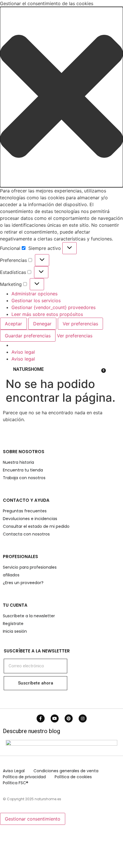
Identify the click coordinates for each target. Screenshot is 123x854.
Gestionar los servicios (36, 300)
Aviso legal (23, 352)
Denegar (42, 324)
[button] (61, 97)
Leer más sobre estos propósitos (47, 314)
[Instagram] (83, 718)
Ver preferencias (80, 324)
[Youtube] (55, 718)
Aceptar (13, 324)
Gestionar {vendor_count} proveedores (53, 307)
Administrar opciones (34, 293)
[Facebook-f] (41, 718)
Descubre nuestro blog (31, 731)
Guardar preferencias (28, 336)
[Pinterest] (69, 718)
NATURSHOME (28, 369)
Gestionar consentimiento (32, 819)
